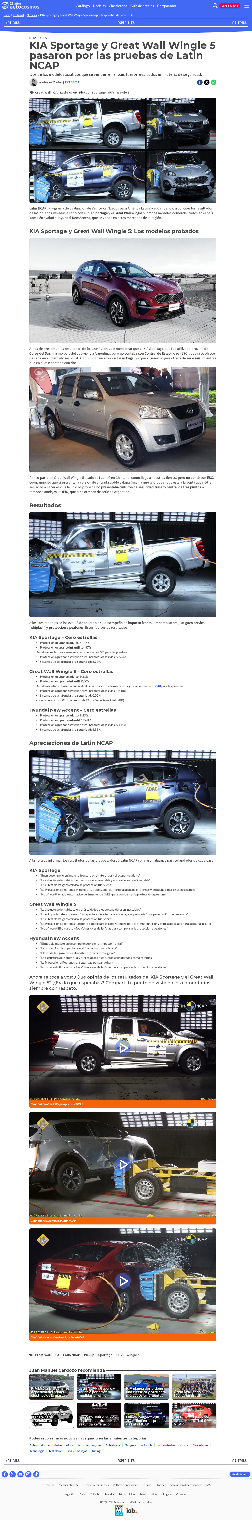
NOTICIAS (12, 22)
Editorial (18, 15)
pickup (84, 92)
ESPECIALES (126, 22)
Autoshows (112, 1445)
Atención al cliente (69, 1485)
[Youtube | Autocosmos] (20, 1474)
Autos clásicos (64, 1445)
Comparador (166, 6)
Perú (155, 1494)
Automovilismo (39, 1445)
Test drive (55, 1451)
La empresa (48, 1485)
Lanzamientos (166, 1445)
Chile (82, 1494)
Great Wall (43, 92)
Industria (146, 1445)
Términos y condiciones (96, 1485)
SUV (111, 92)
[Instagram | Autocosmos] (28, 1474)
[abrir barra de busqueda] (215, 5)
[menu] (246, 5)
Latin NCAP (68, 92)
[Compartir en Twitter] (206, 82)
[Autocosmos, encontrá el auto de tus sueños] (20, 5)
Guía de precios (142, 6)
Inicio (7, 15)
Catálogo (83, 6)
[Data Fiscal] (119, 1510)
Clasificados (118, 6)
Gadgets (130, 1445)
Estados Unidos (127, 1494)
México (144, 1494)
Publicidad (160, 1485)
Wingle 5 (123, 92)
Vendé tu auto (229, 5)
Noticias (99, 6)
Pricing (146, 1485)
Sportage (99, 92)
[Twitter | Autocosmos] (12, 1474)
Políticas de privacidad (125, 1485)
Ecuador (109, 1494)
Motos (184, 1445)
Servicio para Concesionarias (186, 1485)
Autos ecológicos (89, 1445)
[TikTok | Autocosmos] (36, 1474)
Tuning (96, 1451)
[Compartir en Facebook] (200, 82)
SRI (102, 652)
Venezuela (182, 1494)
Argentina (69, 1494)
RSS (208, 1485)
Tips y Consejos (76, 1451)
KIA (55, 92)
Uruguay (167, 1494)
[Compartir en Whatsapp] (213, 82)
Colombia (95, 1494)
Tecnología (36, 1451)
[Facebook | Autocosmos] (5, 1474)
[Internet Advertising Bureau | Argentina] (131, 1511)
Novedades (38, 38)
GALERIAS (239, 22)
